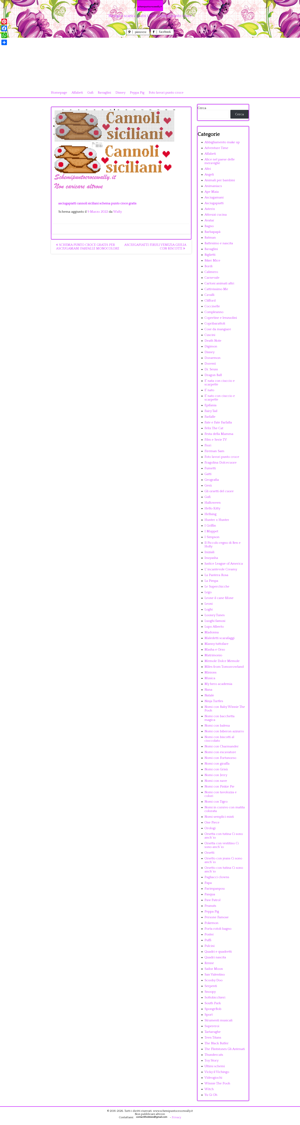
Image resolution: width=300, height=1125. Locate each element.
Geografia (212, 480)
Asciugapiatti (214, 203)
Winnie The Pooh (217, 1083)
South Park (213, 1003)
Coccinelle (212, 306)
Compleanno (214, 312)
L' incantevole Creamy (221, 569)
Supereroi (212, 1026)
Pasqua (210, 894)
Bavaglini (104, 92)
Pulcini (210, 946)
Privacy (176, 1117)
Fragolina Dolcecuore (221, 462)
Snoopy (210, 992)
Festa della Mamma (219, 434)
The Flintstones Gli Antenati (225, 1049)
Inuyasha (211, 558)
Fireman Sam (214, 451)
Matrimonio (213, 655)
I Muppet (211, 531)
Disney (120, 92)
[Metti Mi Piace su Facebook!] (162, 34)
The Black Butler (217, 1043)
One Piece (212, 822)
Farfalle (210, 417)
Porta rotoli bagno (218, 929)
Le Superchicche (217, 586)
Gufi (90, 92)
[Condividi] (4, 42)
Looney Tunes (215, 615)
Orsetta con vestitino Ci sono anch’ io (222, 845)
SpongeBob (213, 1009)
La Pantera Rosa (216, 575)
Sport (209, 1014)
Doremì (210, 363)
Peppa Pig (137, 92)
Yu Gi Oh (211, 1095)
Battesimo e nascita (219, 243)
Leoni (209, 604)
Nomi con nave (216, 781)
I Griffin (210, 525)
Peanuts (210, 906)
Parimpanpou (215, 888)
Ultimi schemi (215, 1066)
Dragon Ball (213, 375)
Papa (208, 883)
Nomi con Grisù (216, 769)
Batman (210, 237)
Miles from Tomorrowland (224, 667)
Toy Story (212, 1060)
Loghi (209, 609)
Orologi (210, 828)
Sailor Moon (214, 969)
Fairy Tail (211, 411)
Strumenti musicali (218, 1020)
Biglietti (210, 255)
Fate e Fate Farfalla (218, 422)
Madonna (212, 632)
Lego (208, 592)
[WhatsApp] (4, 35)
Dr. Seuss (211, 369)
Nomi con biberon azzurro (224, 731)
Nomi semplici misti (219, 817)
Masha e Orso (215, 649)
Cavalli (209, 295)
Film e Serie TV (216, 439)
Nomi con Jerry (216, 775)
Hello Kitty (212, 508)
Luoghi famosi (215, 621)
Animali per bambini (220, 180)
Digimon (211, 346)
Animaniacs (213, 186)
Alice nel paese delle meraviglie (220, 161)
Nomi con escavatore (220, 752)
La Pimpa (211, 581)
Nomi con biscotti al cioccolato (219, 739)
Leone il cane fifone (219, 598)
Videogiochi (213, 1078)
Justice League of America (224, 563)
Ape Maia (212, 192)
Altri (208, 169)
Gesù (208, 485)
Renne (209, 963)
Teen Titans (213, 1037)
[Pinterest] (4, 21)
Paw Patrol (212, 900)
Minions (210, 672)
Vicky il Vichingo (217, 1072)
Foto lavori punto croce (166, 92)
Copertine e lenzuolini (221, 318)
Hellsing (210, 514)
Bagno (209, 226)
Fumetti (210, 468)
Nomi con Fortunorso (220, 758)
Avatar (209, 220)
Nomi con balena (217, 725)
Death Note (213, 341)
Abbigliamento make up (222, 142)
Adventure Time (216, 148)
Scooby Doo (214, 980)
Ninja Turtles (214, 701)
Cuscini (210, 335)
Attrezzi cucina (216, 214)
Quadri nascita (215, 957)
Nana (208, 689)
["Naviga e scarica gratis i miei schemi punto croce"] (150, 5)
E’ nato (209, 390)
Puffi (208, 940)
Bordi (208, 266)
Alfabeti (77, 92)
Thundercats (214, 1055)
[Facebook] (4, 28)
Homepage (59, 92)
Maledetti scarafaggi (220, 638)
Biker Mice (212, 260)
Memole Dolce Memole (222, 661)
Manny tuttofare (216, 644)
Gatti (208, 474)
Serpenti (211, 986)
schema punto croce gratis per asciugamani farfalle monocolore (87, 246)
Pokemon (211, 923)
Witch (209, 1089)
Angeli (209, 174)
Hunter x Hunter (217, 520)
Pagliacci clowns (217, 877)
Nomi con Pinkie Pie (219, 786)
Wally (117, 212)
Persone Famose (217, 917)
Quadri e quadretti (218, 951)
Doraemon (212, 358)
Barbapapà (212, 232)
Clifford (210, 300)
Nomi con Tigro (216, 801)
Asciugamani (214, 197)
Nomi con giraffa (217, 763)
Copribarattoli (215, 323)
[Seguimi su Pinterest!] (138, 34)
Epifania (210, 405)
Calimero (211, 272)
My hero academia (218, 684)
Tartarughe (213, 1032)
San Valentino (215, 974)
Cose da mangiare (218, 329)
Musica (210, 678)
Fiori (208, 445)
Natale (209, 695)
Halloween (213, 503)
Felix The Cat (214, 428)
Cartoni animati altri (219, 283)
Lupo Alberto (214, 626)
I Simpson (212, 537)
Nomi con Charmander (222, 746)
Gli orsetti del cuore (219, 491)
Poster (209, 934)
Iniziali (209, 552)
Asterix (210, 209)
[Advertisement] (150, 62)
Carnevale (212, 278)
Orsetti (209, 853)
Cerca (202, 108)
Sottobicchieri (215, 997)
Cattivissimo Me (216, 289)
